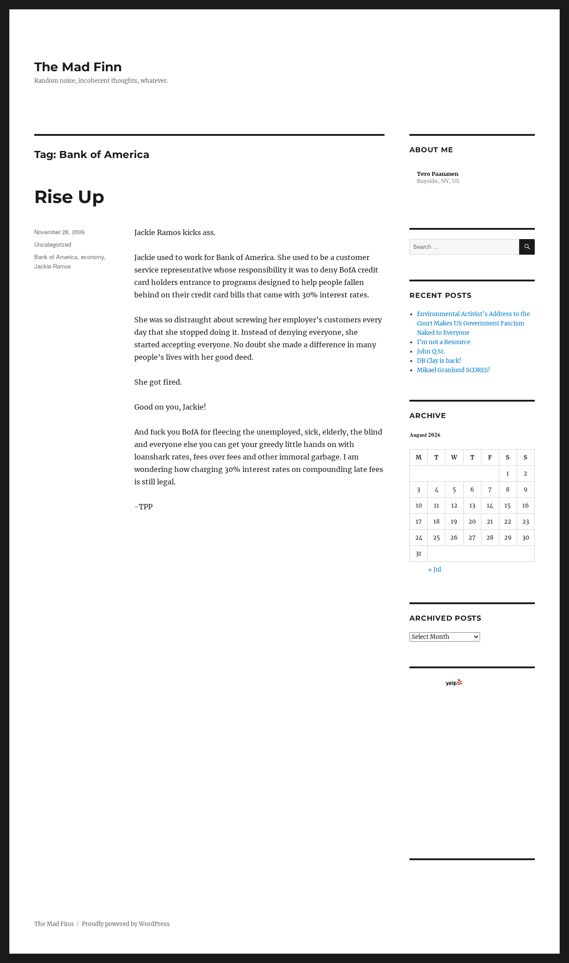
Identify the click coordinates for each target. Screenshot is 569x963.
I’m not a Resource (443, 342)
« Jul (434, 569)
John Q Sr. (431, 351)
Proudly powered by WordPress (126, 924)
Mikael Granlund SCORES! (453, 370)
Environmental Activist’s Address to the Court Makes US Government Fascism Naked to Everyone (473, 323)
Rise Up (69, 196)
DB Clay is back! (439, 361)
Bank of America (55, 256)
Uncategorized (52, 244)
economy (92, 256)
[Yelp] (453, 682)
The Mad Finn (78, 66)
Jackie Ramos (52, 266)
